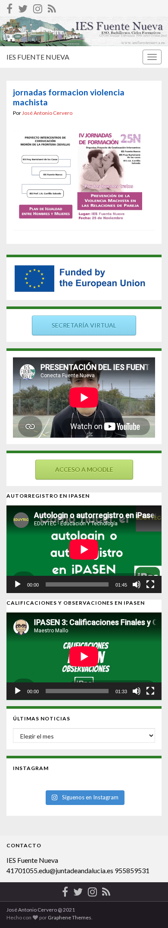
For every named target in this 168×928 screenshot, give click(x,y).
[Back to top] (148, 908)
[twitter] (23, 7)
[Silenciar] (136, 584)
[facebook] (9, 7)
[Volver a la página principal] (84, 31)
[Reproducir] (17, 584)
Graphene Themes (69, 917)
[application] (84, 549)
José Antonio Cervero (47, 113)
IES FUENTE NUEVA (37, 57)
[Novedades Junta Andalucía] (52, 7)
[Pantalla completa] (150, 584)
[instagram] (37, 7)
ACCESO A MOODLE (84, 469)
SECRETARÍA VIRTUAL (84, 325)
